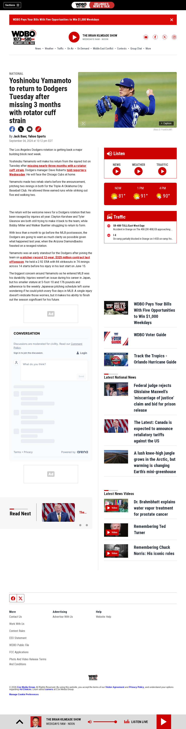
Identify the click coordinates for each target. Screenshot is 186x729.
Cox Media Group (26, 687)
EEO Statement (18, 638)
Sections (10, 5)
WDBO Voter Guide (150, 334)
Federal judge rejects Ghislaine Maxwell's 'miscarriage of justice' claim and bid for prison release (154, 398)
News (38, 48)
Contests (122, 48)
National (16, 73)
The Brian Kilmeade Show (99, 35)
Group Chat (136, 48)
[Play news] (117, 171)
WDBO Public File (19, 645)
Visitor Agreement (114, 687)
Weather (49, 48)
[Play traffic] (162, 171)
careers (49, 689)
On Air (70, 48)
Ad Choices (25, 689)
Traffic (60, 48)
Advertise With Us (63, 616)
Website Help (103, 616)
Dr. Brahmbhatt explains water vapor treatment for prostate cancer (154, 508)
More (148, 48)
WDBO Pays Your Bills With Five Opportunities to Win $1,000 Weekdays (56, 19)
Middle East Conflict (103, 48)
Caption (166, 123)
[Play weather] (138, 171)
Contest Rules (17, 631)
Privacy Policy (136, 687)
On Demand (83, 48)
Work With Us (16, 624)
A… (81, 512)
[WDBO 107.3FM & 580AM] (93, 5)
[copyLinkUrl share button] (38, 129)
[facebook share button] (12, 129)
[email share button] (30, 129)
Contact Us (15, 616)
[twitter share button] (21, 129)
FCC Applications (19, 652)
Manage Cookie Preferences (24, 694)
